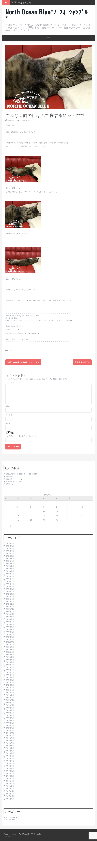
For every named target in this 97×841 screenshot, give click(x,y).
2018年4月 (10, 781)
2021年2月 (10, 695)
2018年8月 (10, 771)
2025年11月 (10, 551)
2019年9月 (10, 738)
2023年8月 (10, 619)
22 (57, 516)
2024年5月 (10, 596)
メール (8, 415)
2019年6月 (10, 746)
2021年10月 (10, 675)
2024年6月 (10, 594)
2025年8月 (10, 558)
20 (31, 516)
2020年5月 (10, 718)
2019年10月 (10, 735)
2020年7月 (10, 713)
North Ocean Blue (25, 120)
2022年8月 (10, 649)
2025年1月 (10, 576)
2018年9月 (10, 768)
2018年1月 (10, 789)
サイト (7, 423)
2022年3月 (10, 662)
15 (57, 511)
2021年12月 (10, 670)
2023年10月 (10, 614)
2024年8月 (10, 589)
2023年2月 (10, 634)
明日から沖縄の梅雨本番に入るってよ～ (23, 362)
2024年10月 (10, 584)
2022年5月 (10, 657)
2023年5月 (10, 627)
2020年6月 (10, 715)
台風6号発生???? (82, 362)
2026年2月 (10, 543)
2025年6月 (10, 564)
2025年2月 (10, 574)
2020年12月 (10, 700)
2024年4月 (10, 599)
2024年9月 (10, 586)
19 (18, 516)
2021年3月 (10, 692)
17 (82, 511)
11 (6, 511)
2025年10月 (10, 553)
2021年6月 (10, 685)
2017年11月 (10, 794)
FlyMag (36, 834)
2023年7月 (10, 622)
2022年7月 (10, 652)
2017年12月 (10, 791)
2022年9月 (10, 647)
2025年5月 (10, 566)
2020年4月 (10, 720)
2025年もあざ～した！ (22, 2)
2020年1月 (10, 728)
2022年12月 (10, 639)
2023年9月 (10, 617)
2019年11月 (10, 733)
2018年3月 (10, 783)
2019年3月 (10, 753)
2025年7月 (10, 561)
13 (31, 511)
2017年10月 (10, 796)
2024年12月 (10, 579)
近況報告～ (9, 476)
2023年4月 (10, 629)
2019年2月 (10, 756)
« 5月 (5, 526)
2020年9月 (10, 708)
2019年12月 (10, 730)
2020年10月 (10, 705)
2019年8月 (10, 740)
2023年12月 (10, 609)
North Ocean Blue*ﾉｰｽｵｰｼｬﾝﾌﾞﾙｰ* (48, 15)
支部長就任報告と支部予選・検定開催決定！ (22, 474)
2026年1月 (10, 546)
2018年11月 (10, 763)
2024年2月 (10, 604)
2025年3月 (10, 571)
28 (44, 520)
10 (82, 507)
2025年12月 (10, 548)
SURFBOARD (10, 820)
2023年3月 (10, 632)
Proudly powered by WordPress (15, 834)
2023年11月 (10, 612)
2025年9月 (10, 556)
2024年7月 (10, 591)
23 (70, 516)
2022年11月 (10, 642)
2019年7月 (10, 743)
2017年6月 (10, 799)
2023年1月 (10, 637)
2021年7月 (10, 682)
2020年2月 (10, 725)
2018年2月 (10, 786)
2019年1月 (10, 758)
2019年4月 (10, 751)
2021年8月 (10, 680)
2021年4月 (10, 690)
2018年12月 (10, 761)
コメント (9, 382)
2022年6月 (10, 655)
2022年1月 (10, 667)
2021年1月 (10, 698)
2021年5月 (10, 687)
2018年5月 (10, 778)
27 (31, 520)
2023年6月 (10, 624)
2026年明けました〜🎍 (14, 479)
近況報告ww (10, 484)
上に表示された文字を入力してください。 (21, 436)
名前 (8, 406)
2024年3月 (10, 601)
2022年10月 (10, 644)
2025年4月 (10, 569)
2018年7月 (10, 773)
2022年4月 (10, 660)
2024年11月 (10, 581)
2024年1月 (10, 607)
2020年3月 (10, 723)
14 (44, 511)
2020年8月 (10, 710)
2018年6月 (10, 776)
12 (18, 511)
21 (44, 516)
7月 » (10, 526)
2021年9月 (10, 677)
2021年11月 (10, 672)
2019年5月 (10, 748)
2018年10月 (10, 766)
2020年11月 (10, 703)
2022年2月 (10, 665)
